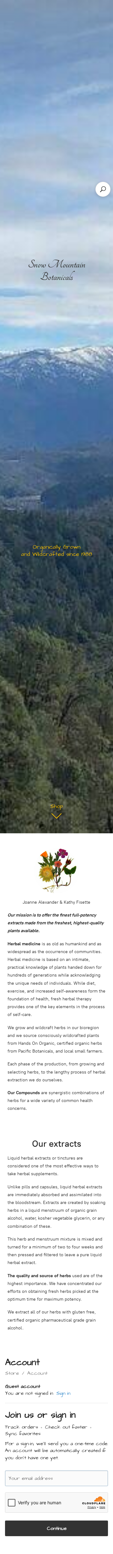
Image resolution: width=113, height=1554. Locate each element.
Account (37, 1373)
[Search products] (103, 189)
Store (12, 1373)
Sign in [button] (63, 1393)
